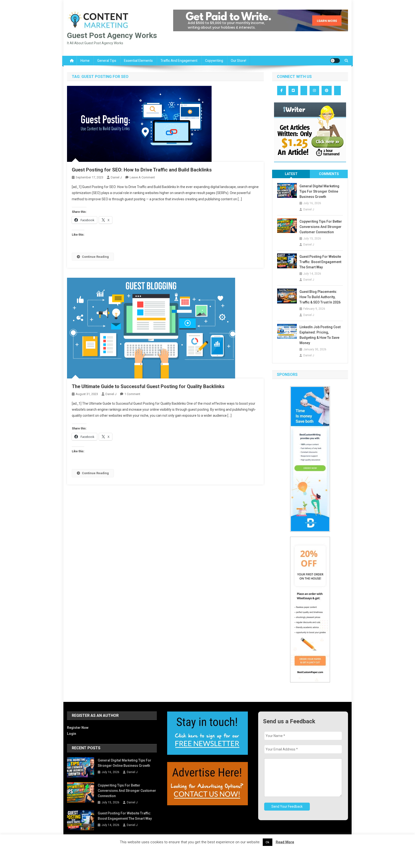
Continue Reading (95, 256)
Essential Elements (138, 61)
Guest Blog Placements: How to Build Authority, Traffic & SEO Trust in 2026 (320, 297)
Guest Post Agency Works (112, 35)
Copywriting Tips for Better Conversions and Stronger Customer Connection (320, 227)
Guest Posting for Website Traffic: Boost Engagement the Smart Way (320, 262)
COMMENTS (329, 174)
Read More (285, 842)
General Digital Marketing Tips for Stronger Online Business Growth (319, 191)
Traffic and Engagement (178, 61)
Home (85, 61)
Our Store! (238, 61)
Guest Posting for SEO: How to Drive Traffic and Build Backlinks (142, 170)
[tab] (291, 174)
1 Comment (132, 394)
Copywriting (214, 61)
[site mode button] (335, 60)
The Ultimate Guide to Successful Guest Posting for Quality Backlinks (148, 386)
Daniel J (116, 177)
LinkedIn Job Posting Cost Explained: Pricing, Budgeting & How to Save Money (320, 335)
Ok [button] (267, 842)
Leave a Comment (142, 177)
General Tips (106, 61)
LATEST (291, 174)
